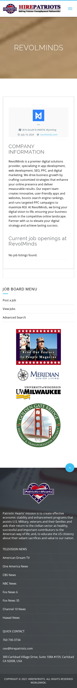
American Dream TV (16, 558)
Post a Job (9, 300)
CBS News (9, 575)
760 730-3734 (11, 640)
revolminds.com (48, 134)
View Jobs (9, 309)
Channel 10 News (14, 609)
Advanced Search (14, 317)
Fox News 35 (11, 600)
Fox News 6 (10, 592)
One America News (15, 566)
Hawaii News (11, 618)
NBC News (9, 583)
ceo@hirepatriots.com (18, 648)
